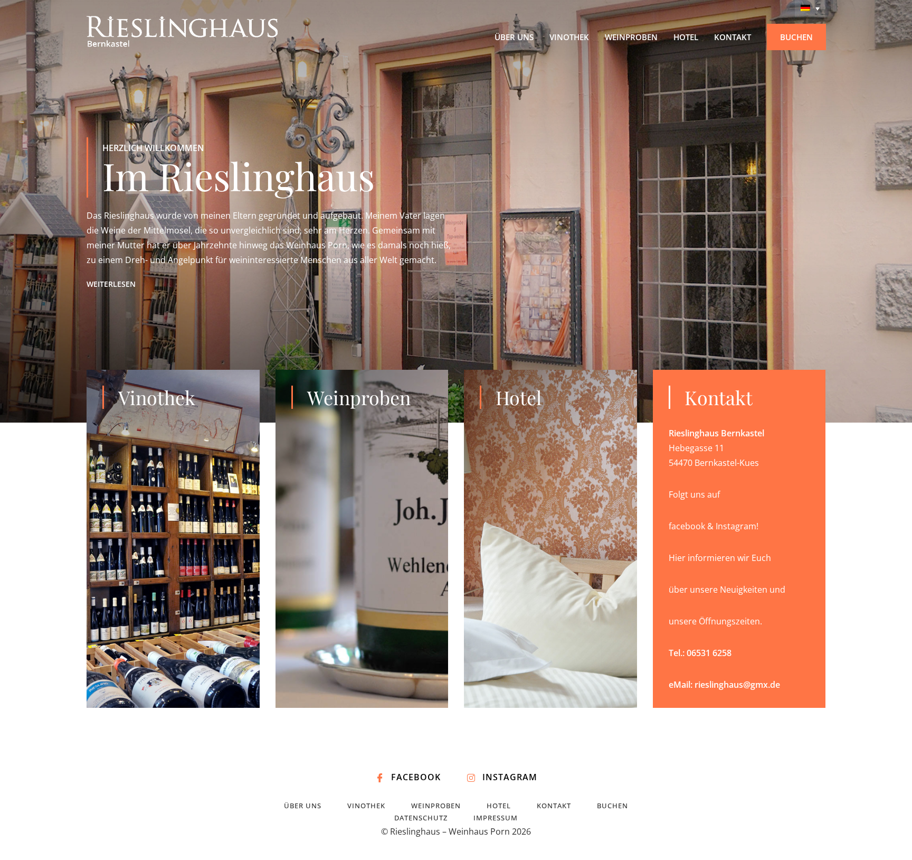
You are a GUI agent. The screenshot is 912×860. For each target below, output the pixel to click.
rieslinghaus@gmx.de (737, 684)
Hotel (499, 805)
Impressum (495, 817)
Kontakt (554, 805)
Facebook (416, 777)
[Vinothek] (173, 539)
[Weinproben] (362, 539)
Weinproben (436, 805)
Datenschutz (421, 817)
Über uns (302, 805)
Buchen (612, 805)
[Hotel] (550, 539)
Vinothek (366, 805)
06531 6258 (709, 653)
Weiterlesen (111, 284)
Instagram (509, 777)
